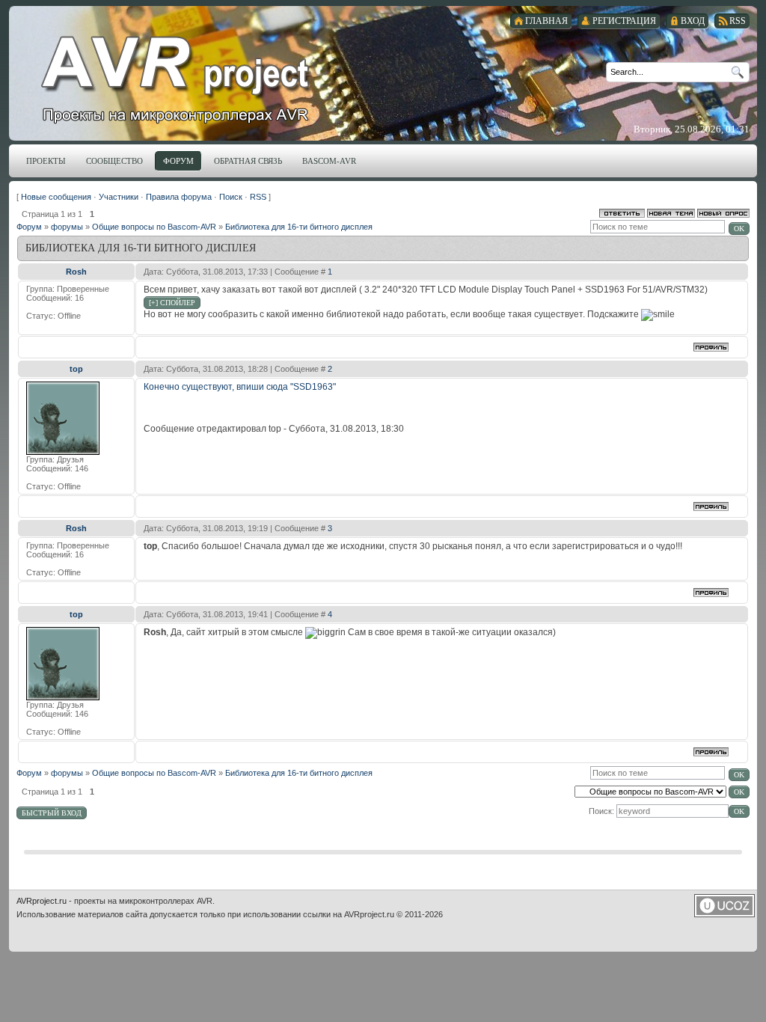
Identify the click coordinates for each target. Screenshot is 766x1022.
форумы (67, 226)
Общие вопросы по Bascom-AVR (154, 226)
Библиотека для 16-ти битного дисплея (299, 226)
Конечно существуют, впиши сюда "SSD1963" (240, 387)
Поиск (230, 196)
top (76, 368)
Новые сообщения (56, 196)
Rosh (76, 271)
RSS (258, 196)
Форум (29, 226)
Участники (118, 196)
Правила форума (179, 196)
